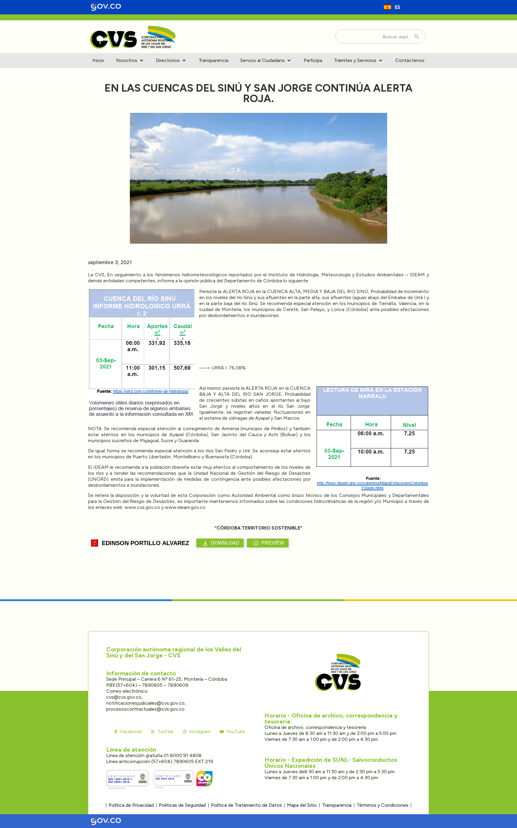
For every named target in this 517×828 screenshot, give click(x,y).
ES (397, 7)
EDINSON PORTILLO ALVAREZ (145, 543)
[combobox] (391, 7)
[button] (130, 60)
